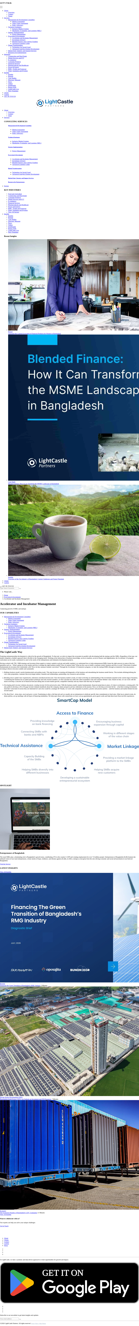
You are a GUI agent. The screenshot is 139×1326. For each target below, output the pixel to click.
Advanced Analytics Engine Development (25, 49)
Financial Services (14, 63)
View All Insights (5, 872)
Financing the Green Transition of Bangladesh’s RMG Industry (20, 985)
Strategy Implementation (16, 32)
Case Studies (12, 78)
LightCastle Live (13, 89)
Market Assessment (18, 21)
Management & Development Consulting (21, 20)
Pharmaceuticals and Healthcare (18, 65)
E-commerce (12, 60)
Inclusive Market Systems (20, 29)
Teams (10, 16)
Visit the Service (5, 864)
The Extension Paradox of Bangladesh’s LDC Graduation (18, 1213)
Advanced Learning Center (21, 43)
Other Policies (42, 1323)
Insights (6, 73)
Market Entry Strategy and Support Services (22, 51)
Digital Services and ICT (16, 58)
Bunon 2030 (12, 87)
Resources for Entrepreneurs (17, 52)
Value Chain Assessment (20, 23)
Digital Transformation (15, 45)
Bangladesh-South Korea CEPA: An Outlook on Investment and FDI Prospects (25, 1099)
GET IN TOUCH (10, 96)
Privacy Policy (34, 1323)
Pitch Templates (13, 91)
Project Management (18, 34)
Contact (10, 14)
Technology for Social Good (21, 47)
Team (10, 116)
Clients (6, 93)
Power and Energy (14, 207)
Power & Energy (13, 67)
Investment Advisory (19, 40)
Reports (10, 76)
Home (6, 595)
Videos (10, 83)
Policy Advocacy (17, 25)
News (10, 82)
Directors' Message (14, 221)
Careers (6, 94)
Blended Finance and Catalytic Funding (25, 42)
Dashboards (12, 85)
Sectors (6, 186)
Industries (7, 54)
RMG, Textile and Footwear (17, 69)
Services (6, 18)
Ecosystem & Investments (16, 36)
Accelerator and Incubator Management (25, 38)
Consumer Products (14, 62)
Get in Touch (4, 1226)
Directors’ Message (14, 80)
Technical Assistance (14, 27)
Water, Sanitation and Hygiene (18, 71)
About (6, 10)
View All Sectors (13, 212)
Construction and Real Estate (17, 56)
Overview (11, 12)
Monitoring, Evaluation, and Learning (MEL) (26, 31)
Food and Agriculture (15, 194)
